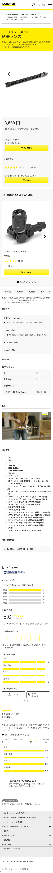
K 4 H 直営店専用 (16, 507)
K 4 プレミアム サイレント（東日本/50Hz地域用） (26, 517)
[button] (9, 74)
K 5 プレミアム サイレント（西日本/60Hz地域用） (26, 525)
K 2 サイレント (13, 476)
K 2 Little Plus (13, 468)
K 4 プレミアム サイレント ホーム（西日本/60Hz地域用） (29, 515)
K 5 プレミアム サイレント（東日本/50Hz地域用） (26, 522)
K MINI (10, 528)
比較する (9, 159)
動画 (42, 291)
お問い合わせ (26, 180)
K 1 (8, 457)
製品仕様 (32, 291)
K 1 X (9, 460)
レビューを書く (31, 167)
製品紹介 (8, 291)
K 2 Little (11, 465)
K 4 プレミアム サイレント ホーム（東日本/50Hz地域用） (29, 512)
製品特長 (20, 291)
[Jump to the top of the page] (46, 868)
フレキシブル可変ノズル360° (15, 251)
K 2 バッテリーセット (15, 483)
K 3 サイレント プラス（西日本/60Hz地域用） (24, 504)
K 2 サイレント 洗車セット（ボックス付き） (24, 478)
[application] (26, 426)
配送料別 (34, 129)
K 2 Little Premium (15, 470)
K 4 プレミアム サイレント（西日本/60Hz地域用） (26, 520)
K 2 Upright (12, 473)
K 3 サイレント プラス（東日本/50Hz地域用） (24, 502)
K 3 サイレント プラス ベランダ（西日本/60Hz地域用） (28, 499)
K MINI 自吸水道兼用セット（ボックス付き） (25, 530)
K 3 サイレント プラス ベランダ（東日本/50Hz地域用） (28, 496)
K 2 (8, 463)
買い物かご (28, 148)
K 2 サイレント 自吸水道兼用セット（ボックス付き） (28, 481)
